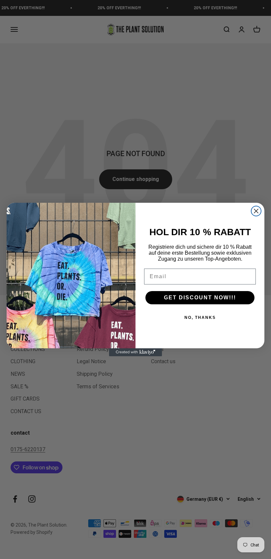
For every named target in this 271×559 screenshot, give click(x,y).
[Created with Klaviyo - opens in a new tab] (135, 352)
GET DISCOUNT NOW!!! (200, 297)
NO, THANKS (200, 317)
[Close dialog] (256, 211)
